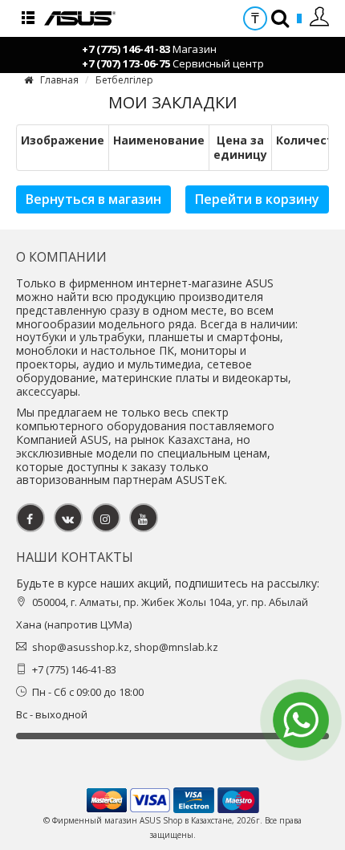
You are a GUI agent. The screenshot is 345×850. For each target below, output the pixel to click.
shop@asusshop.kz (80, 647)
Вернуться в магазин (93, 199)
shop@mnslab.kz (176, 647)
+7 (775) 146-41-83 (126, 49)
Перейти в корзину (257, 199)
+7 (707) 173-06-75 (126, 63)
